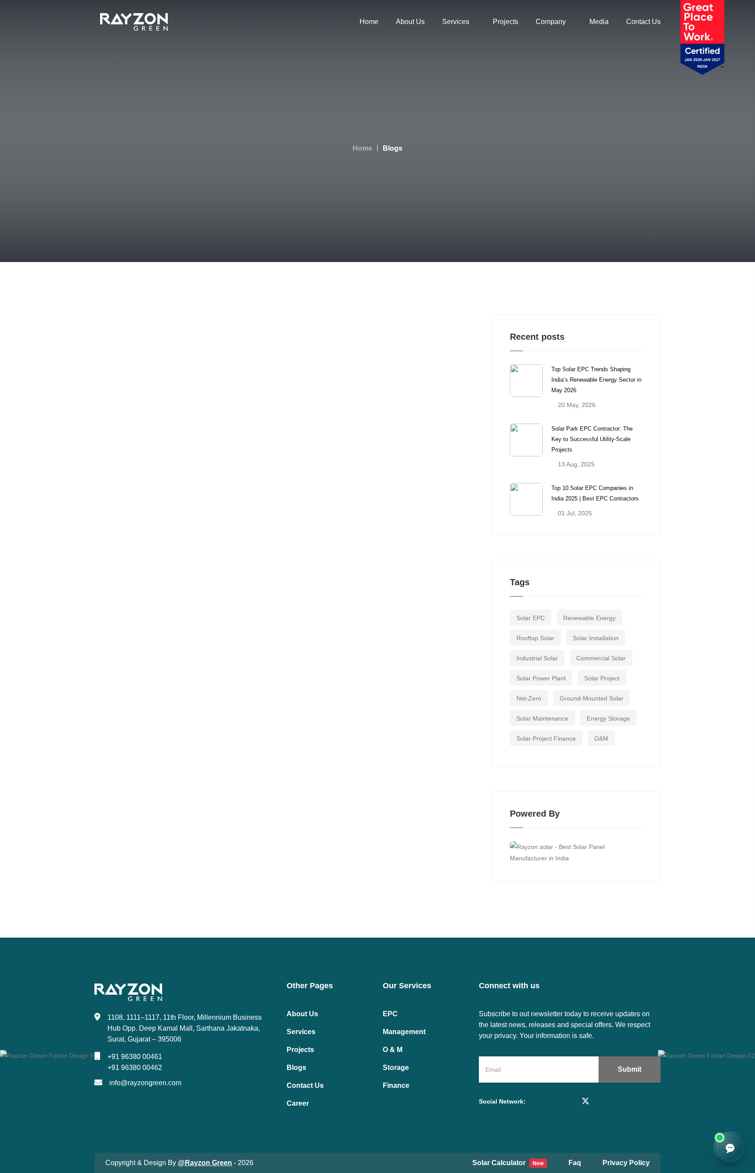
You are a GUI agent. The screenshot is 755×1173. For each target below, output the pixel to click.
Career (298, 1103)
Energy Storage (608, 718)
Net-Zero (528, 698)
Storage (396, 1067)
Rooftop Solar (535, 638)
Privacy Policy (626, 1162)
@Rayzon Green (205, 1162)
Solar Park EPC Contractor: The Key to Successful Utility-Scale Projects (592, 439)
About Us (410, 21)
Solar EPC (530, 617)
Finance (396, 1085)
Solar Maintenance (542, 718)
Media (599, 21)
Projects (505, 21)
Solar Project (602, 678)
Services (455, 21)
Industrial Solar (537, 658)
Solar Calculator (508, 1162)
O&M (601, 738)
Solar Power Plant (541, 678)
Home (369, 21)
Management (404, 1031)
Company (551, 21)
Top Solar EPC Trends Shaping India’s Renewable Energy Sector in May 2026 (596, 379)
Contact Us (643, 21)
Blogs (296, 1067)
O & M (392, 1049)
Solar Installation (596, 638)
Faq (574, 1162)
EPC (390, 1014)
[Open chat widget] (730, 1148)
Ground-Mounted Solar (591, 698)
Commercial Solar (601, 658)
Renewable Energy (589, 617)
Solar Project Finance (546, 738)
